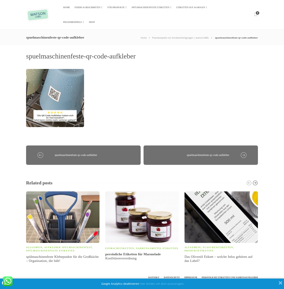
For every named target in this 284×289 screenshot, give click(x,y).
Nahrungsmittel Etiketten (157, 248)
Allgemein (34, 247)
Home (66, 7)
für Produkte (116, 7)
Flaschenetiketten (218, 247)
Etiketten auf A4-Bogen (190, 7)
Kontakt (153, 277)
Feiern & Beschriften (87, 7)
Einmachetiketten (119, 248)
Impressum (190, 277)
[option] (62, 228)
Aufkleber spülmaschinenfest (68, 247)
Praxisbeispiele (72, 22)
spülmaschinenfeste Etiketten (150, 7)
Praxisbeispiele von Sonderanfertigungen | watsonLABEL (180, 37)
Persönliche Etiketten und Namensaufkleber (230, 277)
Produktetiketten (199, 250)
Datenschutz (172, 277)
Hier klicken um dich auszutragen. (162, 284)
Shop (92, 22)
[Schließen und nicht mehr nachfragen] (280, 283)
